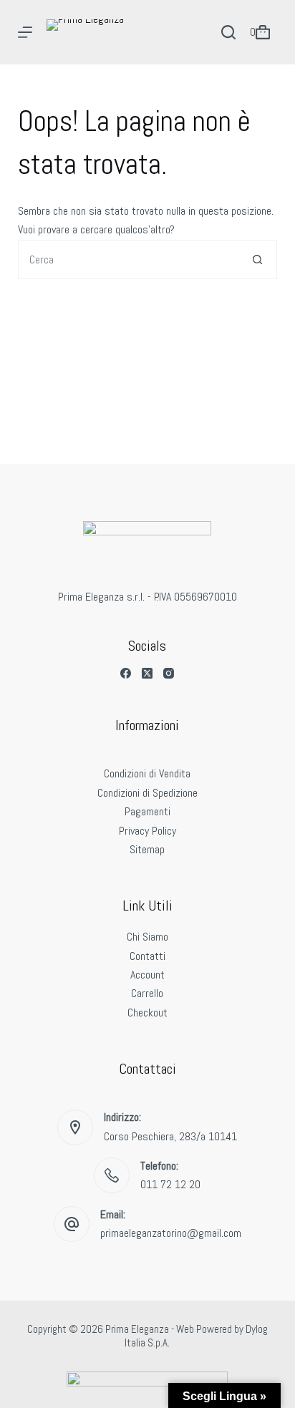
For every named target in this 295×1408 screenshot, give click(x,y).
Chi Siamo (147, 936)
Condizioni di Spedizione (147, 792)
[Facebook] (125, 673)
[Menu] (25, 32)
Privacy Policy (147, 830)
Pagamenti (147, 811)
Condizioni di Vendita (147, 773)
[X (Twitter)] (147, 673)
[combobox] (129, 259)
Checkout (147, 1012)
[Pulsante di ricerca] (257, 259)
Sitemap (147, 849)
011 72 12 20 (170, 1184)
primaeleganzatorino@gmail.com (170, 1233)
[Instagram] (168, 673)
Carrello (147, 993)
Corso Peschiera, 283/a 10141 (170, 1136)
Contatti (147, 955)
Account (147, 974)
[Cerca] (228, 32)
